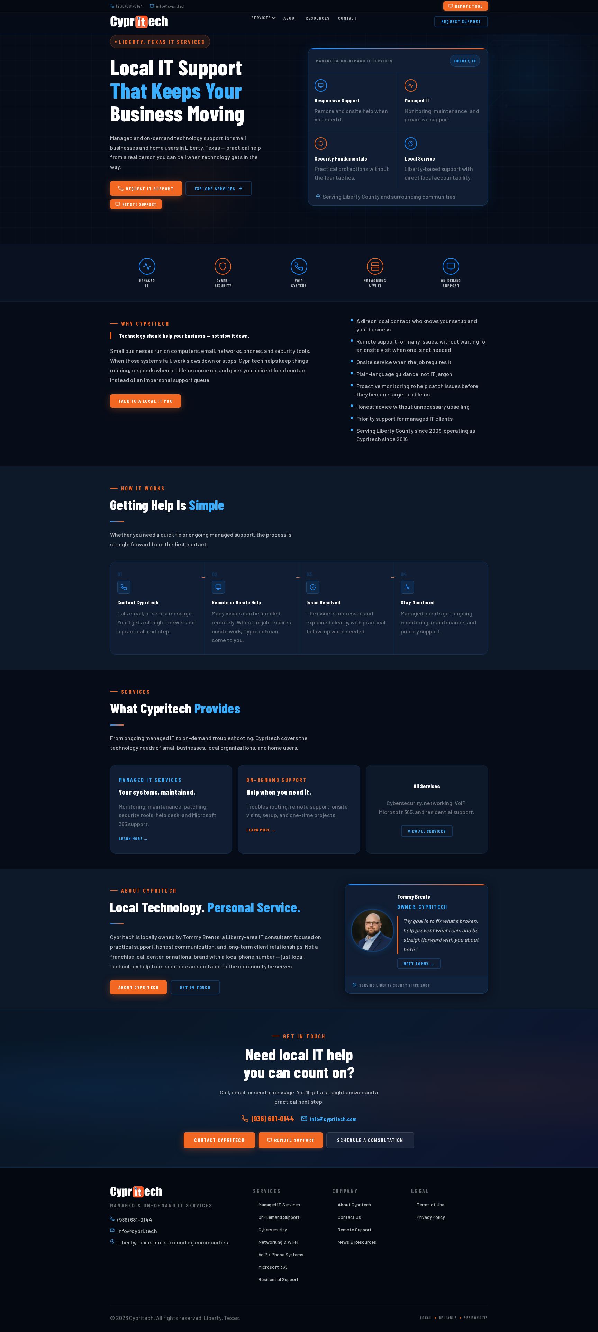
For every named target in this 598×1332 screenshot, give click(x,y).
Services (261, 17)
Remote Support (139, 204)
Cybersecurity (273, 1229)
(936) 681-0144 (129, 5)
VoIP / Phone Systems (281, 1254)
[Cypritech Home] (139, 21)
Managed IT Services (279, 1204)
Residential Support (279, 1279)
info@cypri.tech (171, 5)
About (290, 18)
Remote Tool (469, 5)
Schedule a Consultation (370, 1140)
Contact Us (349, 1217)
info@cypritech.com (333, 1118)
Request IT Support (150, 188)
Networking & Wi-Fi (278, 1242)
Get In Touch (195, 987)
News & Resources (357, 1242)
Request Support (461, 21)
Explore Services (214, 188)
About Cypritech (138, 987)
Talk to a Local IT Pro (145, 401)
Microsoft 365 (273, 1267)
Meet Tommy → (419, 963)
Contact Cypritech (219, 1140)
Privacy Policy (431, 1217)
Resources (318, 18)
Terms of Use (430, 1204)
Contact (347, 18)
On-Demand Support (279, 1217)
